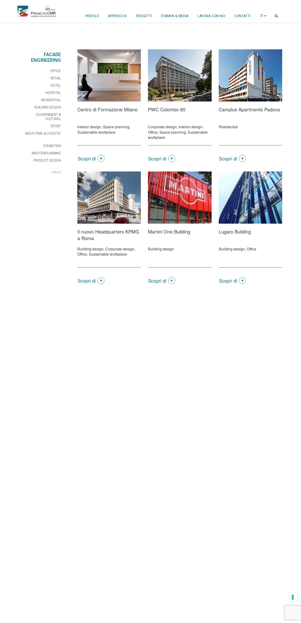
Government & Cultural (48, 117)
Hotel (56, 85)
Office (55, 71)
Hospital (53, 93)
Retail (56, 78)
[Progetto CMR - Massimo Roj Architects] (36, 11)
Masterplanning (46, 153)
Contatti (242, 16)
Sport (55, 126)
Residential (51, 100)
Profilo (92, 16)
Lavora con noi (211, 16)
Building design (48, 107)
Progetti (144, 16)
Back (56, 172)
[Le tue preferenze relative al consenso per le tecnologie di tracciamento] (292, 597)
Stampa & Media (175, 16)
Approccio (117, 16)
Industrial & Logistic (43, 133)
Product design (47, 160)
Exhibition (52, 146)
